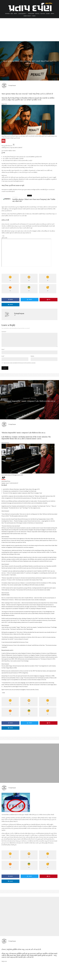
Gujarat (48, 13)
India (12, 13)
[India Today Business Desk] (13, 145)
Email (3, 356)
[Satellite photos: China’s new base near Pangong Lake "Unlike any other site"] (7, 199)
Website (32, 356)
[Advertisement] (29, 29)
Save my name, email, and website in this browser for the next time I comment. (20, 362)
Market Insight (27, 15)
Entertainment (22, 13)
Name (3, 349)
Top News (7, 13)
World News (31, 13)
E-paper (33, 15)
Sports (15, 13)
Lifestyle (37, 13)
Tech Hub (42, 13)
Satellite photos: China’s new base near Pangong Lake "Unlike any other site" (33, 200)
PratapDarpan (12, 85)
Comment (4, 331)
